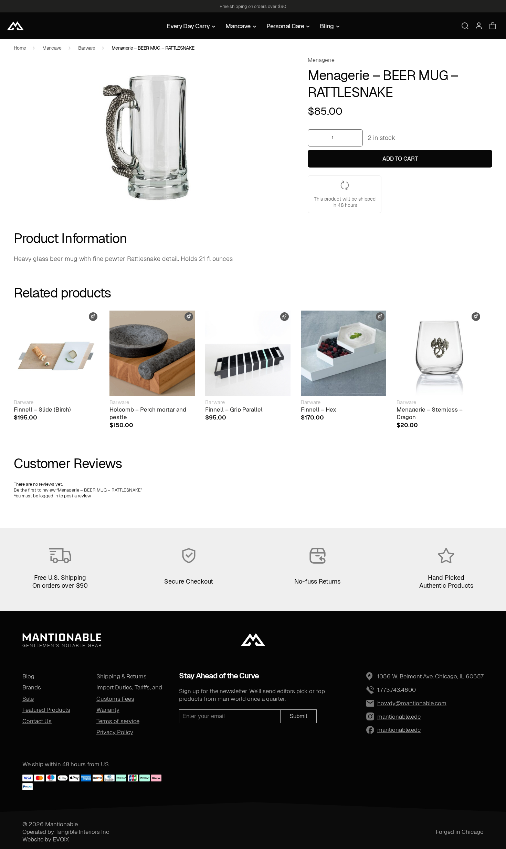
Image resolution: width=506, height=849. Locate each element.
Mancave (237, 26)
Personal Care (285, 26)
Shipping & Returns (121, 676)
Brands (31, 687)
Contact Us (37, 721)
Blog (28, 676)
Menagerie (321, 60)
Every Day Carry (188, 26)
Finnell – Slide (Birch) (42, 409)
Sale (28, 699)
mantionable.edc (382, 716)
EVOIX (61, 839)
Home (20, 48)
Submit (298, 716)
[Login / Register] (479, 26)
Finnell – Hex (318, 409)
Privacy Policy (114, 732)
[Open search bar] (465, 26)
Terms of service (117, 721)
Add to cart (400, 158)
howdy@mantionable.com (411, 703)
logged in (48, 496)
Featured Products (46, 710)
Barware (86, 48)
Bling (327, 26)
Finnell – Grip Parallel (234, 409)
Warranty (107, 710)
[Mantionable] (15, 25)
